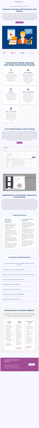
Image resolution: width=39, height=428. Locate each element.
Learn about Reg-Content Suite (29, 347)
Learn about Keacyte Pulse (9, 344)
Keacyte (19, 1)
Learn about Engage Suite (18, 348)
